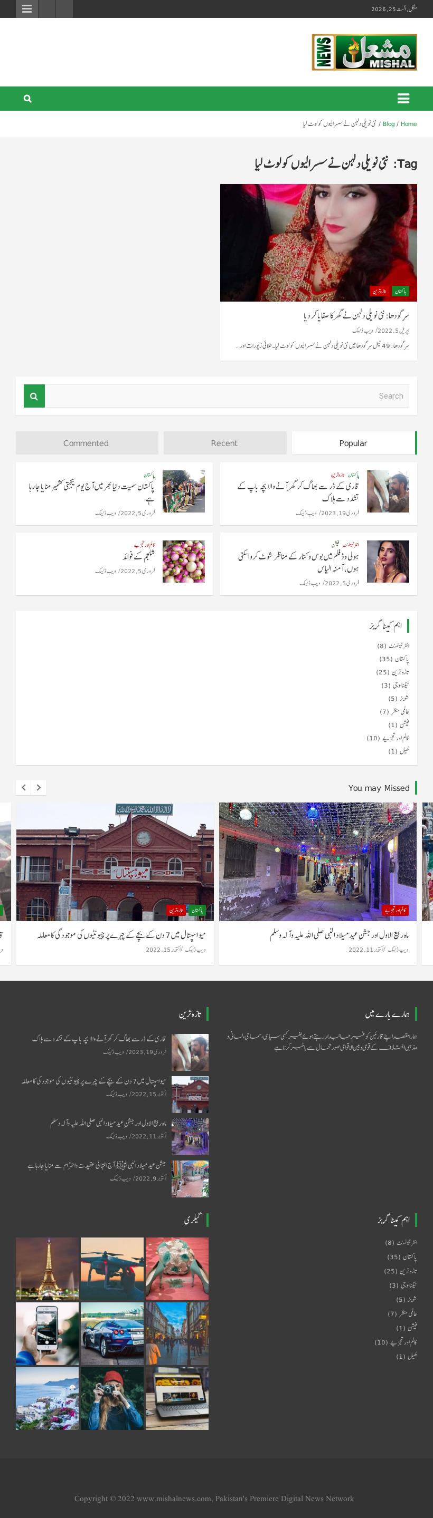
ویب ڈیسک (362, 330)
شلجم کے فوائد (139, 556)
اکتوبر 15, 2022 (148, 1094)
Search (34, 396)
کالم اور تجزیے (144, 544)
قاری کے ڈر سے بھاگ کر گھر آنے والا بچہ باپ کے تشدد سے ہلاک (298, 492)
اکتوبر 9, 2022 (368, 949)
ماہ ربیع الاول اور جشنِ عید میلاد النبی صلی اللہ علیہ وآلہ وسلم (137, 935)
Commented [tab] (86, 443)
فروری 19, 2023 (340, 513)
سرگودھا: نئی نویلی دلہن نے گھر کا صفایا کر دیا (356, 315)
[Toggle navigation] (403, 98)
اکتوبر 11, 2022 (163, 949)
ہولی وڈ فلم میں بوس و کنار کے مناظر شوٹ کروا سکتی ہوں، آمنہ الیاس (298, 562)
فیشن (335, 544)
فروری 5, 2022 (137, 513)
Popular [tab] (354, 443)
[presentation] (23, 787)
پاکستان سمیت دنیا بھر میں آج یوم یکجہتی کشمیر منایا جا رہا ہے (92, 492)
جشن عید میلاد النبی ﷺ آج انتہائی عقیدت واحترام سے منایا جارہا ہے (326, 935)
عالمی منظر (400, 712)
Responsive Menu (27, 9)
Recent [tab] (224, 443)
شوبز (404, 698)
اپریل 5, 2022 (393, 330)
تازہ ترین (379, 291)
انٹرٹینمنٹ (351, 544)
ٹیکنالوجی (401, 685)
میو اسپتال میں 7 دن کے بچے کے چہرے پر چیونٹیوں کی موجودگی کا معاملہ (93, 1081)
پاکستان (400, 291)
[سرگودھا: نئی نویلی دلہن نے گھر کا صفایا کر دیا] (319, 242)
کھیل (404, 751)
